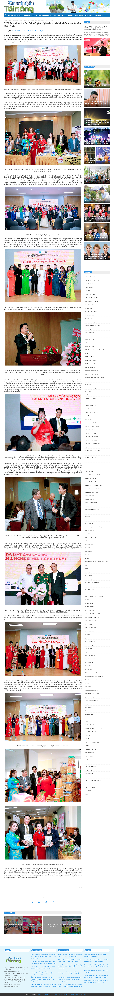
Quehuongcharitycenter (91, 697)
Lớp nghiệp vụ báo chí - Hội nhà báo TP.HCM (96, 561)
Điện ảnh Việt (88, 461)
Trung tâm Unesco (89, 784)
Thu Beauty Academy (90, 749)
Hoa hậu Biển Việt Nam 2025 (92, 474)
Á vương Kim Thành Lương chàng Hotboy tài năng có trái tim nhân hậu (96, 199)
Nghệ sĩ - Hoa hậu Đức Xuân (92, 620)
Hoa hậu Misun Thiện (90, 506)
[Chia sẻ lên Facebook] (53, 902)
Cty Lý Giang (88, 384)
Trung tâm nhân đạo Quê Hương (93, 780)
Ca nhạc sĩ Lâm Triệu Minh (91, 322)
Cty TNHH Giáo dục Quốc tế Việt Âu (94, 388)
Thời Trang (87, 745)
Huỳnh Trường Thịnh (90, 537)
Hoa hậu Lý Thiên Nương (91, 502)
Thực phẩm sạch (89, 756)
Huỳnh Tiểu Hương (90, 534)
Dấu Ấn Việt (88, 395)
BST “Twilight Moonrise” (91, 311)
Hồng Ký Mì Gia (89, 523)
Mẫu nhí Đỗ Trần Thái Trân (92, 582)
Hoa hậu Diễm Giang (90, 478)
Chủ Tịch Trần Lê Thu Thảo (92, 374)
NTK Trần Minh (88, 648)
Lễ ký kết (87, 554)
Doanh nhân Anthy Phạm (91, 422)
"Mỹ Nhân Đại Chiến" (90, 277)
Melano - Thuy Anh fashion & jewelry (94, 596)
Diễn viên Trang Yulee (90, 415)
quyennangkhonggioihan (91, 700)
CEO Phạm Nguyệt (90, 363)
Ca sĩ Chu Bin (88, 336)
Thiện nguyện (68, 15)
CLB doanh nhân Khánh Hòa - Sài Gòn (94, 377)
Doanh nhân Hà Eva (90, 429)
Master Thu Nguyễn (90, 579)
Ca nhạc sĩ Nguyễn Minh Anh (92, 325)
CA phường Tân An (90, 329)
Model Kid (87, 599)
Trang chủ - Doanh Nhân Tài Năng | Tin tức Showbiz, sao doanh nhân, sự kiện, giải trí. (63, 994)
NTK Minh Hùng (89, 645)
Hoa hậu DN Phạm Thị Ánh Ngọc (93, 481)
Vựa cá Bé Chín (88, 790)
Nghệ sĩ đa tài (88, 624)
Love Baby (87, 558)
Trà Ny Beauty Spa (89, 770)
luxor (86, 565)
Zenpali (86, 794)
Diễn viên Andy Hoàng (90, 398)
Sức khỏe (98, 15)
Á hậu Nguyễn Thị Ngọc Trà (92, 280)
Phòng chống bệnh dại (91, 672)
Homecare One (88, 516)
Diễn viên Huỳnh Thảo (90, 405)
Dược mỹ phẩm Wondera (91, 447)
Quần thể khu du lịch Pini (91, 690)
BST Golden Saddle (89, 315)
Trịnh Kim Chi (88, 777)
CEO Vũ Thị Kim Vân (90, 367)
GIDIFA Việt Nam (89, 471)
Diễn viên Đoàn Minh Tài (91, 402)
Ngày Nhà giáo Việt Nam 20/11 (92, 617)
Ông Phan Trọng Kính (90, 652)
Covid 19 (87, 381)
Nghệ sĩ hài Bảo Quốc (90, 627)
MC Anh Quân (88, 593)
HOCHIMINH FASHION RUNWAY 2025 (94, 513)
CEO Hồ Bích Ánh (89, 353)
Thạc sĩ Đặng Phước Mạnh (91, 731)
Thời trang (89, 15)
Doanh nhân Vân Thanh (91, 440)
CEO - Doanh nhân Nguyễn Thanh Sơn (95, 349)
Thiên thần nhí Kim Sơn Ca (92, 742)
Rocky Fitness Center (90, 704)
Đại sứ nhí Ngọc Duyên (91, 454)
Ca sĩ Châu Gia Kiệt (89, 332)
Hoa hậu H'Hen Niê (89, 499)
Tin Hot (10, 20)
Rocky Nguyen (88, 707)
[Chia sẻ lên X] (32, 902)
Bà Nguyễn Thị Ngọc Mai (91, 297)
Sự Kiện (42, 31)
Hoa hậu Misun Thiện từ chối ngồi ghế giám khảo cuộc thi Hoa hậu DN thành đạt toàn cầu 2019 (96, 160)
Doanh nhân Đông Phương (92, 426)
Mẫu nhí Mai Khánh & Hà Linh (92, 586)
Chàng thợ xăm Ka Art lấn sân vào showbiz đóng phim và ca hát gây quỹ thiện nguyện (96, 218)
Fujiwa (86, 464)
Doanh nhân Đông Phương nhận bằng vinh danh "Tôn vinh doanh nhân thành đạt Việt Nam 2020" (96, 237)
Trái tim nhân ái (89, 773)
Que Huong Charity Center (92, 693)
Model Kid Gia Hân (89, 603)
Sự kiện (52, 15)
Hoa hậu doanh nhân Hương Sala (93, 485)
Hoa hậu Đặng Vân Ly (90, 495)
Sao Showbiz (12, 15)
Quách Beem (88, 686)
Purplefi (87, 683)
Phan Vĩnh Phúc (89, 662)
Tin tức (59, 15)
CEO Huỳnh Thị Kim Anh (91, 356)
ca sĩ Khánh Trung (89, 343)
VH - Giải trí (79, 15)
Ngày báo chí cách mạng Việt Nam (94, 613)
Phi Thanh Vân (16, 31)
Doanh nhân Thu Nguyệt (91, 436)
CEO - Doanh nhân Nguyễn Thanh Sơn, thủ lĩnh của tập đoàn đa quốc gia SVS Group (96, 103)
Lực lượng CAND (89, 572)
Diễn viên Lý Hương (90, 408)
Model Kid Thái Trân (90, 606)
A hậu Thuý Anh (89, 283)
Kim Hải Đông (88, 547)
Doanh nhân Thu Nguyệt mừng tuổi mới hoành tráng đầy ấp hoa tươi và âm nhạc (97, 142)
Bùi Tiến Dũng (88, 318)
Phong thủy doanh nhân (91, 679)
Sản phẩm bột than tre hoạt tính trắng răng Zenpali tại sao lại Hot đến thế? (96, 85)
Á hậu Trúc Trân (89, 290)
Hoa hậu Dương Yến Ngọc (91, 492)
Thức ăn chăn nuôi (89, 752)
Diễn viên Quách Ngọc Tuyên (92, 412)
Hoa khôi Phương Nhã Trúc (92, 509)
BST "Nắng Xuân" (89, 308)
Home (5, 20)
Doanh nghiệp (88, 419)
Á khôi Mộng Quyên (90, 294)
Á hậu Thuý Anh (89, 287)
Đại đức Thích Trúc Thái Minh (92, 450)
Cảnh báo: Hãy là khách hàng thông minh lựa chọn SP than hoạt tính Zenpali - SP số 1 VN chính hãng (97, 122)
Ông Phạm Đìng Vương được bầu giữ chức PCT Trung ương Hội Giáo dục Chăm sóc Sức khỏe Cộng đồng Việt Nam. (96, 27)
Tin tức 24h (87, 763)
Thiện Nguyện (88, 738)
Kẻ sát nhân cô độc (89, 544)
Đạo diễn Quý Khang (90, 457)
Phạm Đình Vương (90, 655)
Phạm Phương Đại (90, 659)
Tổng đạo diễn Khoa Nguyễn (92, 766)
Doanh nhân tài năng (40, 15)
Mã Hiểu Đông (88, 575)
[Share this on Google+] (39, 902)
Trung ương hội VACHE (91, 787)
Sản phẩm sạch (89, 711)
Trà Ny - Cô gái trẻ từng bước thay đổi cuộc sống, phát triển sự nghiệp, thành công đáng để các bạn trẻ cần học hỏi (96, 256)
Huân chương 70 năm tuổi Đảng (93, 527)
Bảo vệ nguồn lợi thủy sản (91, 301)
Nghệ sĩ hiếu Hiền (89, 631)
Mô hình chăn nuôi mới (91, 610)
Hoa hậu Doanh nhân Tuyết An (93, 488)
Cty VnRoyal (88, 391)
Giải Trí (86, 468)
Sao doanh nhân (25, 15)
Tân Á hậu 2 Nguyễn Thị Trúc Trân (93, 728)
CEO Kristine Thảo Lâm (91, 360)
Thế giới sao (88, 735)
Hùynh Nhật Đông (89, 530)
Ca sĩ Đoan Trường (89, 339)
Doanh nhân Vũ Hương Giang (92, 443)
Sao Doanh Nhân (26, 31)
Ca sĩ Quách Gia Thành (91, 346)
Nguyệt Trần (88, 638)
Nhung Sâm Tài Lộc (90, 641)
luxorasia (87, 568)
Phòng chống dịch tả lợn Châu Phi (94, 676)
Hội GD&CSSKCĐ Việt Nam (92, 520)
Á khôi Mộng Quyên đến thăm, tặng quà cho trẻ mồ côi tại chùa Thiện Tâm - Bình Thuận (97, 179)
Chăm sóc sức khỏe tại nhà (92, 370)
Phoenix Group (88, 669)
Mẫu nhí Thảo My (89, 589)
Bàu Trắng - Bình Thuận (91, 304)
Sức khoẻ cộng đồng (90, 724)
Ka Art (86, 540)
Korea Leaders (88, 551)
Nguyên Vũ (87, 634)
